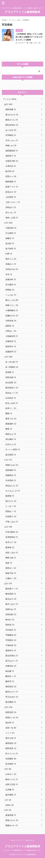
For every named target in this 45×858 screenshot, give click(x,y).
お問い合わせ (30, 840)
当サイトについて (16, 840)
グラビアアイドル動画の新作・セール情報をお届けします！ (22, 850)
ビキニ (35, 43)
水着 (30, 43)
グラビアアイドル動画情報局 (22, 11)
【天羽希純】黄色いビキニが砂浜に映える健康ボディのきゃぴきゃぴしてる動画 (29, 37)
